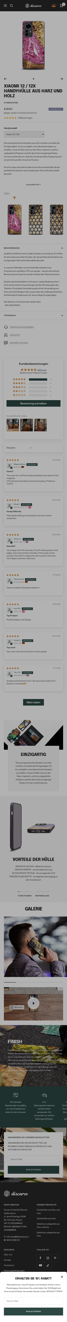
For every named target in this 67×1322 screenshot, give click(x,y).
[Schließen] (62, 1277)
